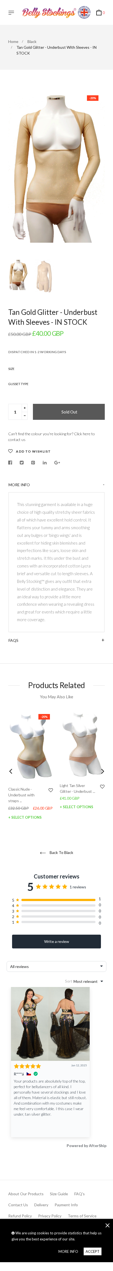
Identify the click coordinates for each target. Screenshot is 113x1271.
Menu (12, 13)
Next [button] (96, 172)
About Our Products (26, 1193)
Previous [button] (16, 172)
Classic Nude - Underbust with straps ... (21, 795)
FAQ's (79, 1193)
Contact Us (18, 1204)
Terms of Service (82, 1215)
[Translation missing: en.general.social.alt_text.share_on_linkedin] (44, 463)
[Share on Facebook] (11, 463)
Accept (93, 1251)
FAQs (13, 640)
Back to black (61, 852)
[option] (56, 167)
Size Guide (59, 1193)
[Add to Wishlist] (51, 790)
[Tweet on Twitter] (21, 463)
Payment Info (66, 1204)
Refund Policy (20, 1215)
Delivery (41, 1204)
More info (19, 485)
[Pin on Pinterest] (33, 463)
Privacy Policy (49, 1215)
